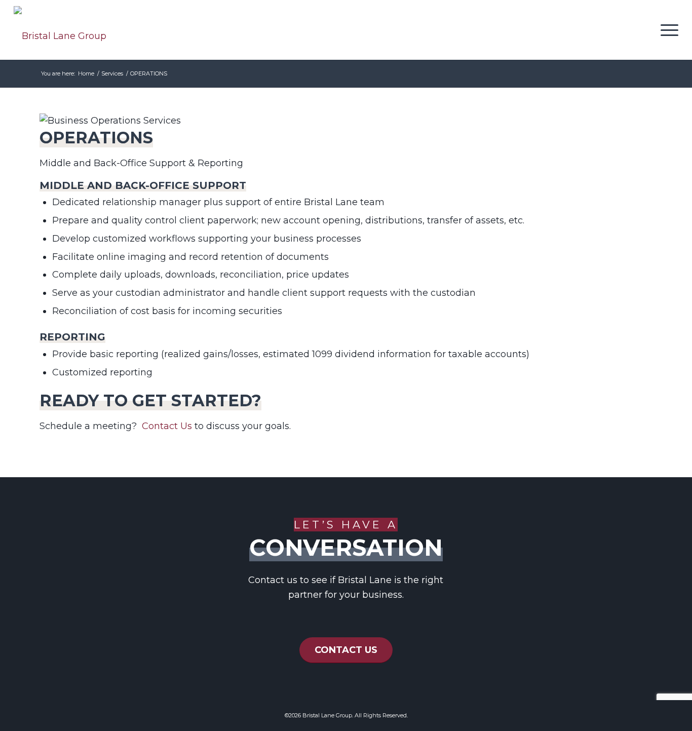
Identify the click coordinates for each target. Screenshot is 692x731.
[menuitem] (666, 30)
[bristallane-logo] (60, 36)
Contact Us (167, 426)
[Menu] (666, 30)
